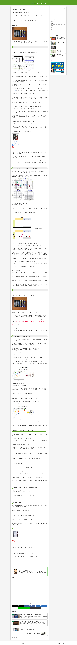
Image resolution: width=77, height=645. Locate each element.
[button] (35, 608)
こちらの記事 (14, 90)
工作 (13, 577)
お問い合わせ (23, 643)
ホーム (12, 643)
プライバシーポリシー (17, 643)
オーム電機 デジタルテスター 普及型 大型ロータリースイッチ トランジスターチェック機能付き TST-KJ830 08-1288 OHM (15, 143)
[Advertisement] (30, 591)
